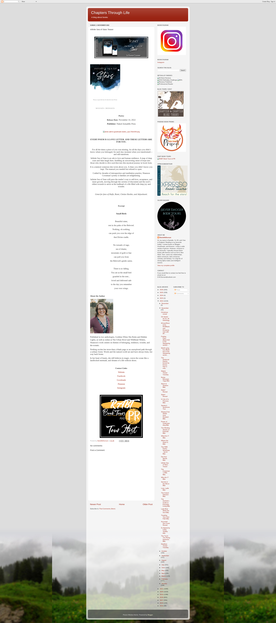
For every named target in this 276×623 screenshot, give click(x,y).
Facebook (121, 376)
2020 (162, 592)
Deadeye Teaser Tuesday (165, 545)
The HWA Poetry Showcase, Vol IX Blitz (165, 450)
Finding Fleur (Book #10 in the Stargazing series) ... (165, 341)
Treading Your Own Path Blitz (165, 517)
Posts (178, 290)
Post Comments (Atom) (107, 509)
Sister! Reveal (164, 391)
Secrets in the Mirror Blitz (165, 483)
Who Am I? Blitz (165, 478)
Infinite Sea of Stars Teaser (165, 464)
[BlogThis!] (122, 441)
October (164, 551)
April (163, 573)
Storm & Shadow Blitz (164, 385)
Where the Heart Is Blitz (164, 442)
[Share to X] (124, 441)
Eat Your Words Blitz (164, 458)
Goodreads (121, 380)
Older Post (148, 504)
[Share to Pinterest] (128, 441)
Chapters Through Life (110, 12)
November (165, 308)
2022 (162, 301)
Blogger (150, 615)
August (164, 560)
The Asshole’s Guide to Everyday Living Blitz (165, 502)
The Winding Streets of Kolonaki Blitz (165, 430)
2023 (162, 298)
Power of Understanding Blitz (165, 423)
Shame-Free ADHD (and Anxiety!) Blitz (165, 415)
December (165, 303)
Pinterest (121, 384)
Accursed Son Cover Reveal (165, 523)
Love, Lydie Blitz (165, 489)
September (165, 555)
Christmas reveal (164, 313)
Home (122, 504)
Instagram (121, 388)
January (164, 583)
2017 (162, 600)
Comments (180, 293)
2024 (162, 295)
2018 (162, 597)
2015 (162, 606)
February (165, 579)
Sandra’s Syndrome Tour (165, 407)
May (163, 570)
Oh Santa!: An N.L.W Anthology (165, 318)
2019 (162, 594)
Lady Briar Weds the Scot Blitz (165, 510)
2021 (162, 589)
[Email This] (120, 441)
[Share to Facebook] (126, 441)
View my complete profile (165, 265)
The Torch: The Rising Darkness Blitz (165, 538)
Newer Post (95, 504)
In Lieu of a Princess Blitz (165, 400)
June (163, 567)
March (164, 576)
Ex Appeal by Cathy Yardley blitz (165, 530)
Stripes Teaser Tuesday (165, 372)
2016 (162, 603)
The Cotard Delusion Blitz (165, 494)
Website (121, 372)
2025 (162, 292)
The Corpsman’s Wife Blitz (165, 472)
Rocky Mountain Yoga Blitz (165, 379)
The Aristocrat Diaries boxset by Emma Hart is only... (165, 363)
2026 (162, 290)
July (163, 565)
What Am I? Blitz (165, 437)
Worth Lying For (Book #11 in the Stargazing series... (165, 351)
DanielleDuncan (165, 237)
